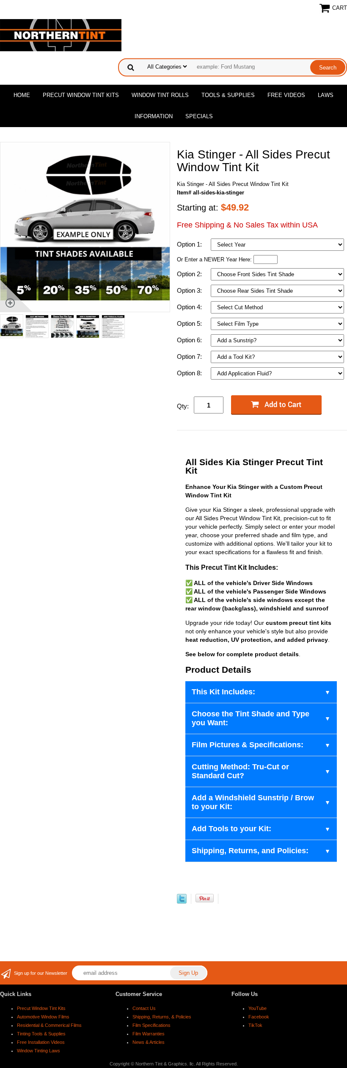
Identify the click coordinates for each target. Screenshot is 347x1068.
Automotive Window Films (43, 1016)
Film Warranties (148, 1033)
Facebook (258, 1016)
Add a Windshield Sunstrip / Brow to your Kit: (253, 802)
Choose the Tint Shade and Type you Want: (250, 718)
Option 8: (190, 373)
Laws (325, 95)
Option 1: (190, 244)
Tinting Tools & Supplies (41, 1033)
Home (22, 95)
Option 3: (190, 290)
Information (154, 116)
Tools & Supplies (228, 95)
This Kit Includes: (223, 692)
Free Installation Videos (41, 1042)
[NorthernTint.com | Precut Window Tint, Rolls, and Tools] (60, 34)
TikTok (255, 1025)
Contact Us (144, 1008)
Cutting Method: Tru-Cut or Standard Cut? (240, 771)
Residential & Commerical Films (49, 1025)
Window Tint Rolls (160, 95)
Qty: (183, 406)
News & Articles (148, 1042)
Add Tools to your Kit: (231, 828)
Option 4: (190, 307)
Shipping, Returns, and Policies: (250, 850)
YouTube (257, 1008)
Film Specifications (151, 1025)
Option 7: (190, 356)
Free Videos (286, 95)
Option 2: (190, 273)
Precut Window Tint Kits (81, 95)
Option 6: (190, 340)
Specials (199, 116)
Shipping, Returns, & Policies (161, 1016)
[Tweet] (182, 902)
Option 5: (190, 323)
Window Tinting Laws (38, 1050)
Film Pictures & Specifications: (247, 745)
